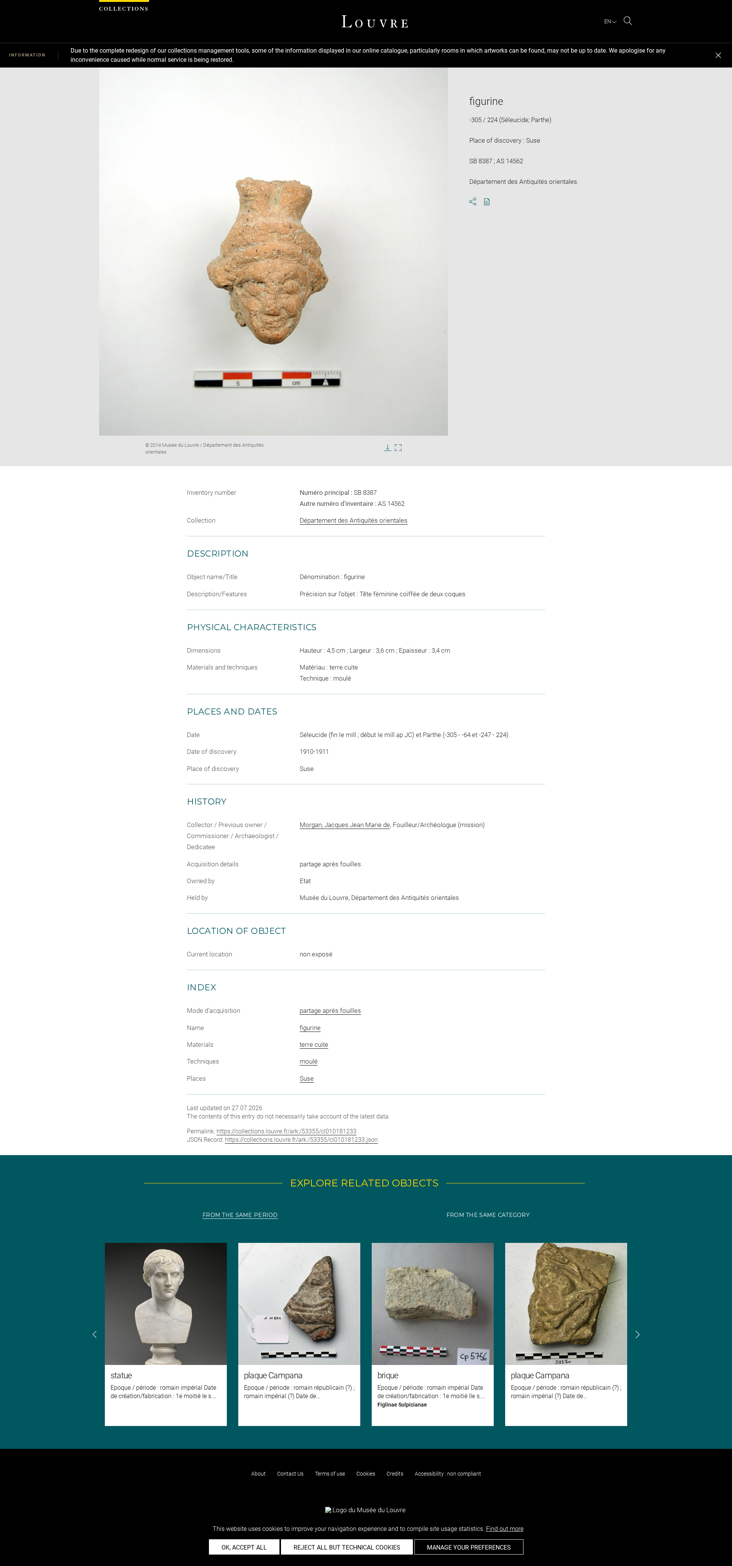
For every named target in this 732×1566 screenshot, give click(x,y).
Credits (395, 1474)
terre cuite (314, 1044)
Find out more (504, 1528)
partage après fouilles (330, 1010)
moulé (309, 1061)
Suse (307, 1078)
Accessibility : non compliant (448, 1474)
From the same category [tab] (488, 1215)
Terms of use (330, 1474)
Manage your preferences (469, 1547)
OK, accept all (244, 1547)
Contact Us (290, 1474)
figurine (310, 1028)
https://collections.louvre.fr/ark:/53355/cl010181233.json (301, 1139)
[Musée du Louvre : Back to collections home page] (375, 21)
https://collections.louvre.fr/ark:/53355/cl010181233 (286, 1131)
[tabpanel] (366, 1334)
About (258, 1474)
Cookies (365, 1474)
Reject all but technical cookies (347, 1547)
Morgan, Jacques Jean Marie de (345, 825)
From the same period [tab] (240, 1215)
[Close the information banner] (718, 55)
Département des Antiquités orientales (354, 520)
